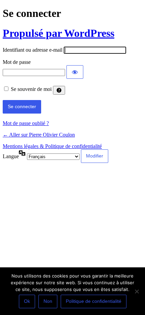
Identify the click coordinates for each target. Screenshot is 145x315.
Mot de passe (17, 62)
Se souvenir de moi (31, 89)
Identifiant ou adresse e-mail (32, 50)
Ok (27, 301)
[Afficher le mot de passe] (74, 72)
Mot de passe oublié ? (26, 123)
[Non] (136, 291)
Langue (11, 156)
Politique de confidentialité (93, 301)
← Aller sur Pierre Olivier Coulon (39, 135)
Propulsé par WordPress (58, 33)
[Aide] (59, 90)
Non (48, 301)
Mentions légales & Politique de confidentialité (52, 146)
